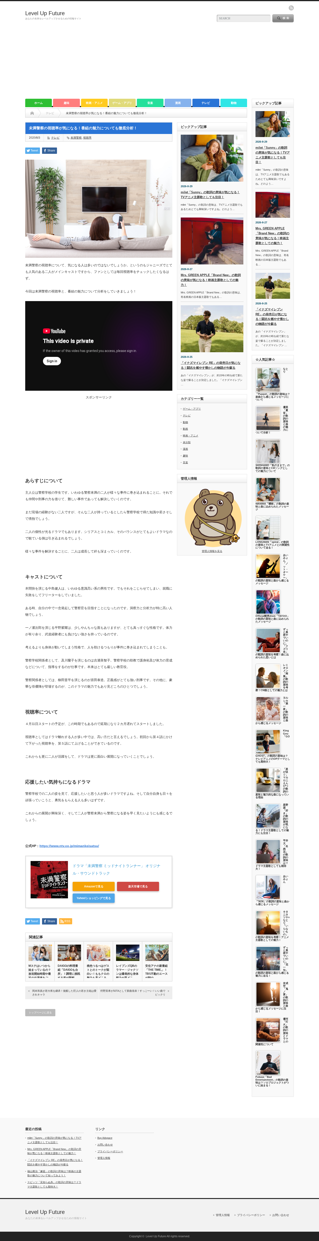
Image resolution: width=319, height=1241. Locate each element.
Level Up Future (45, 13)
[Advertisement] (159, 63)
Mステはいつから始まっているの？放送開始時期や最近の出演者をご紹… (39, 973)
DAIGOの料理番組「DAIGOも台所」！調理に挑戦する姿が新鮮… (69, 971)
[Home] (32, 113)
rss (291, 8)
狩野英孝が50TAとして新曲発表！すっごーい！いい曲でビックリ (132, 992)
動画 (185, 428)
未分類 (187, 442)
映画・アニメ (94, 103)
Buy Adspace (104, 1137)
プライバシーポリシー (110, 1151)
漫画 (178, 103)
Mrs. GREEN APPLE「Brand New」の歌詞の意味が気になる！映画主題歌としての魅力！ (211, 280)
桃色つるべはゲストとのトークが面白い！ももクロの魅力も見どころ (98, 971)
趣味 (66, 103)
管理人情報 (103, 1158)
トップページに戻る (40, 1012)
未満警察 (76, 137)
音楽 (150, 103)
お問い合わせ (105, 1144)
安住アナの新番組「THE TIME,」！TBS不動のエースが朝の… (156, 971)
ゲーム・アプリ (122, 103)
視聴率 (87, 137)
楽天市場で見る (138, 886)
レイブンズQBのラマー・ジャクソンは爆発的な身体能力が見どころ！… (127, 973)
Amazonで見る (93, 886)
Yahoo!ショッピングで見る (94, 898)
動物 (234, 103)
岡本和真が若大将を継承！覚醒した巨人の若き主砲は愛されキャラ (64, 992)
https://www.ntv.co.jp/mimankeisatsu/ (69, 846)
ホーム (38, 103)
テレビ (206, 103)
